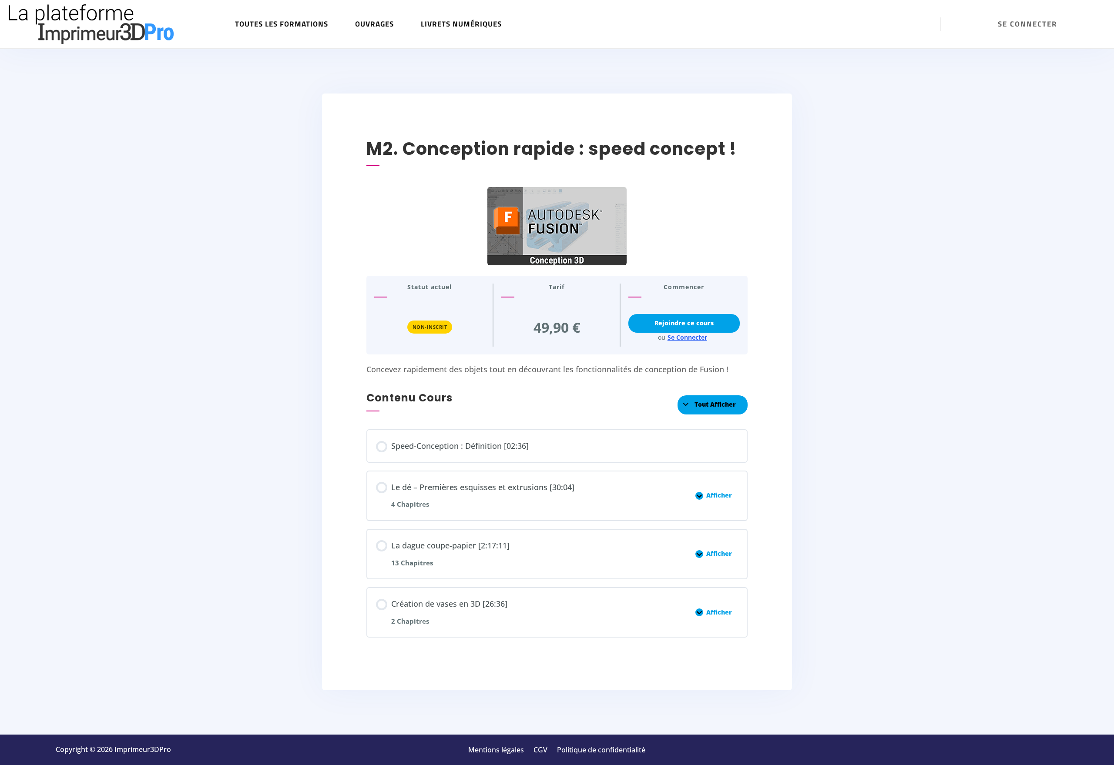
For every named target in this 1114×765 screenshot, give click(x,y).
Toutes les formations (281, 24)
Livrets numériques (461, 24)
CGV (540, 751)
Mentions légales (496, 751)
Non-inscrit (430, 327)
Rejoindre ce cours (684, 323)
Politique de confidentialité (601, 751)
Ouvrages (374, 24)
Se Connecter (687, 337)
